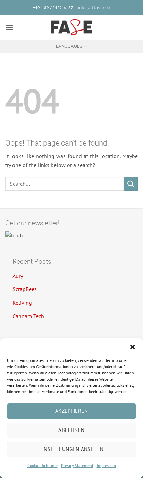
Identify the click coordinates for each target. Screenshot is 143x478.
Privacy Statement (77, 465)
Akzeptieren (71, 411)
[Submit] (131, 184)
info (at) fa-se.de (94, 7)
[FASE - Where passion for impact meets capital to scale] (71, 27)
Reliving (22, 302)
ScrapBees (24, 289)
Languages (69, 46)
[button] (132, 347)
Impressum (106, 465)
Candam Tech (28, 316)
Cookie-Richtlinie (42, 465)
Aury (17, 275)
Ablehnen (71, 430)
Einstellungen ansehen (71, 449)
